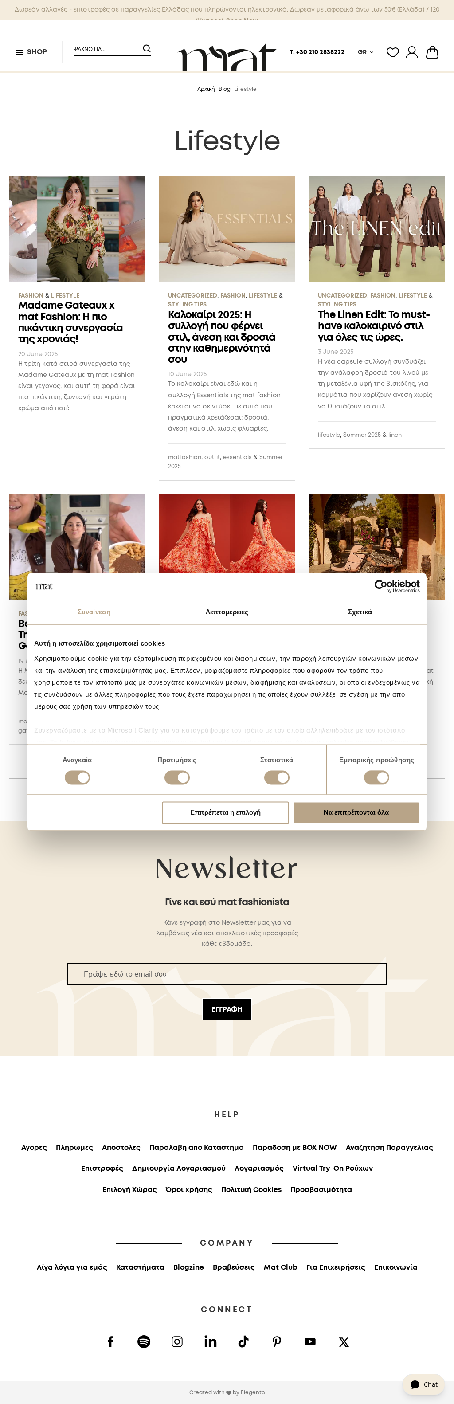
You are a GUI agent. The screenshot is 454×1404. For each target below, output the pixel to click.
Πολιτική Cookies (251, 1190)
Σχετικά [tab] (360, 612)
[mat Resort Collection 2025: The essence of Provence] (377, 547)
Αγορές (34, 1148)
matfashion (184, 457)
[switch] (177, 778)
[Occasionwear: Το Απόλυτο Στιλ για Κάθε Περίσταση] (227, 547)
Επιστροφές (102, 1168)
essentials (237, 457)
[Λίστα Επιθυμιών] (393, 52)
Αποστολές (121, 1148)
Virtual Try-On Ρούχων (333, 1168)
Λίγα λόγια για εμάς (72, 1267)
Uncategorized (192, 296)
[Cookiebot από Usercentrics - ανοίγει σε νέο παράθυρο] (381, 586)
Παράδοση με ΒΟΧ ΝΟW (295, 1148)
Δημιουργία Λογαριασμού (179, 1168)
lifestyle (329, 435)
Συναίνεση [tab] (94, 612)
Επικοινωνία (396, 1267)
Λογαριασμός (259, 1168)
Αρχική (206, 89)
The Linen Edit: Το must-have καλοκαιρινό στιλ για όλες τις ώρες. (374, 326)
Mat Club (280, 1267)
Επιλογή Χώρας (129, 1190)
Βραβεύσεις (234, 1267)
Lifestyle (65, 296)
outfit (212, 457)
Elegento (253, 1392)
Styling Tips (187, 304)
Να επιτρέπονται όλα (356, 812)
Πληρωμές (74, 1148)
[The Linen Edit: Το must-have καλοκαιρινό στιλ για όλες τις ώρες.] (377, 229)
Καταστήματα (140, 1267)
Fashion (30, 296)
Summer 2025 (362, 435)
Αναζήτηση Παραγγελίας (389, 1148)
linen (395, 435)
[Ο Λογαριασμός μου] (412, 52)
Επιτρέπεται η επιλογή (225, 812)
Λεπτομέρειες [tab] (227, 612)
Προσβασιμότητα (321, 1190)
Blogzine (188, 1267)
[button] (107, 45)
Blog (225, 89)
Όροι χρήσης (189, 1190)
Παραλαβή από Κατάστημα (196, 1148)
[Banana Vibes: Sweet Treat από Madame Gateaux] (77, 547)
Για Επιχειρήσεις (335, 1267)
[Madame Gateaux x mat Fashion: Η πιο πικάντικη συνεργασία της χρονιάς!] (77, 229)
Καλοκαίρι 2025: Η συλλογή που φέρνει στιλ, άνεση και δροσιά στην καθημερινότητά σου (221, 337)
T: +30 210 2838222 (317, 52)
